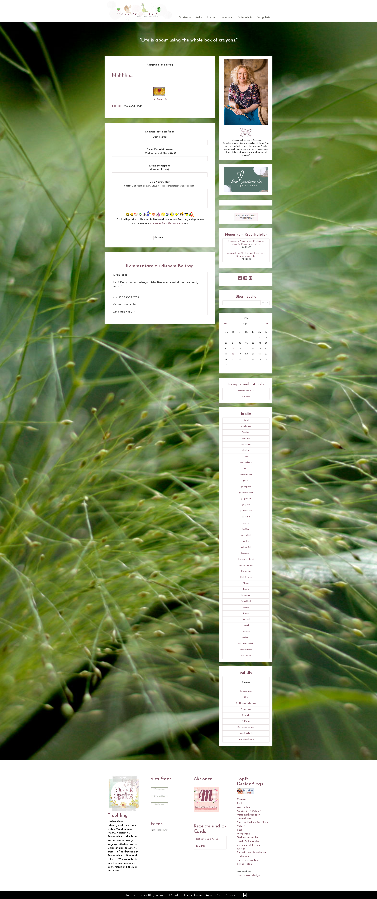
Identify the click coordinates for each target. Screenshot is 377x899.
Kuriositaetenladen (245, 727)
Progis (246, 589)
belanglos (246, 438)
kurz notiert (246, 535)
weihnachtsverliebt (246, 644)
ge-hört (246, 481)
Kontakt (211, 17)
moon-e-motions (246, 565)
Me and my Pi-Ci (246, 559)
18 (233, 354)
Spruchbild (246, 601)
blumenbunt (246, 444)
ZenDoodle (246, 656)
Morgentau (243, 834)
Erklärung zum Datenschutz (166, 223)
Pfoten (246, 583)
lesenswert (246, 553)
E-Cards (246, 397)
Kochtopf (246, 529)
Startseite (185, 17)
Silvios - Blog (244, 864)
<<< (225, 324)
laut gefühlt (246, 547)
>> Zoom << (159, 99)
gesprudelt (246, 499)
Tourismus (246, 631)
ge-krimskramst (246, 493)
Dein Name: (160, 137)
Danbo (246, 456)
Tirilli (239, 803)
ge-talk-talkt (246, 511)
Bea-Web (246, 432)
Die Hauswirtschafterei (246, 703)
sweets (246, 607)
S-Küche (246, 721)
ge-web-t (246, 517)
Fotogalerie (263, 17)
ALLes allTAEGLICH (249, 811)
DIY (246, 469)
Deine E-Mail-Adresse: (160, 151)
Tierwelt (246, 625)
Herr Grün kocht (246, 733)
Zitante (241, 799)
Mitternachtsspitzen (248, 815)
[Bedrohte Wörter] (206, 799)
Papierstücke (246, 691)
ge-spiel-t (246, 505)
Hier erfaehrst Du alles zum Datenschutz (213, 895)
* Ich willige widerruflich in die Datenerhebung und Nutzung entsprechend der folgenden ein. (160, 221)
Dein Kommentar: (159, 184)
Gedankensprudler (247, 837)
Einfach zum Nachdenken (252, 852)
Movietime (246, 571)
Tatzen (246, 613)
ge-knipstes (246, 487)
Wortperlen (243, 807)
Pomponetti (246, 709)
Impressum (227, 17)
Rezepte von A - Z (246, 391)
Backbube (246, 715)
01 (260, 338)
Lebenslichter (244, 818)
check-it (246, 450)
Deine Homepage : (160, 168)
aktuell (246, 420)
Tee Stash (246, 619)
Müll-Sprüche (246, 577)
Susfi (239, 830)
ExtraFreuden (246, 475)
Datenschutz (245, 17)
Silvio (246, 697)
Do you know (246, 462)
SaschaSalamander (248, 841)
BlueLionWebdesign (248, 875)
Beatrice (117, 106)
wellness (245, 638)
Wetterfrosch (246, 650)
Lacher (246, 541)
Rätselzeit (246, 595)
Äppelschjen (245, 426)
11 (233, 348)
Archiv (198, 17)
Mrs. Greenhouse (246, 739)
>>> (266, 324)
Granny (246, 523)
